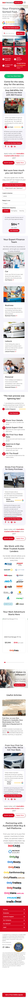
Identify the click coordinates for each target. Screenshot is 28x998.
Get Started (14, 230)
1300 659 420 (18, 2)
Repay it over (6, 200)
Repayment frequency (9, 207)
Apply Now (20, 163)
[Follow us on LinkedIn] (9, 947)
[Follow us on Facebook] (3, 947)
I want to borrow (7, 193)
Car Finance (8, 280)
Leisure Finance (10, 351)
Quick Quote (8, 163)
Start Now (20, 33)
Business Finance (10, 315)
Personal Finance (10, 387)
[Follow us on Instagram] (7, 947)
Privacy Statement (6, 942)
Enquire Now (19, 685)
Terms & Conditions (6, 944)
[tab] (5, 662)
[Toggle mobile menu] (25, 2)
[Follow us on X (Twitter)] (5, 947)
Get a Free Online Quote (14, 995)
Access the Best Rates (13, 143)
